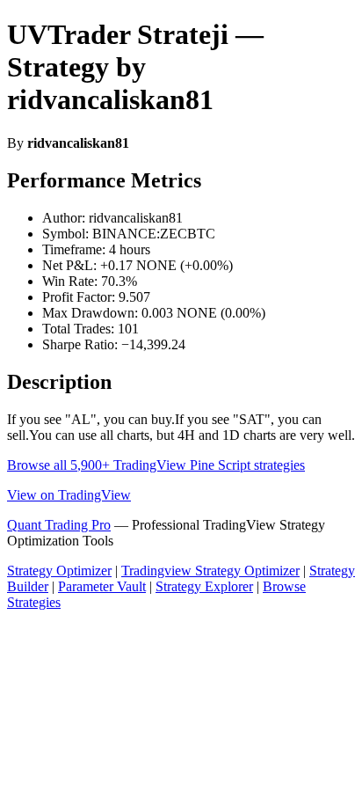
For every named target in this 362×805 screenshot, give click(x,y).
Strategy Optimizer (59, 570)
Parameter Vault (102, 586)
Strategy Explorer (204, 586)
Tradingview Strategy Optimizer (210, 570)
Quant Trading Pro (59, 524)
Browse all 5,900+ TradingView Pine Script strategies (156, 464)
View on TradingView (69, 494)
